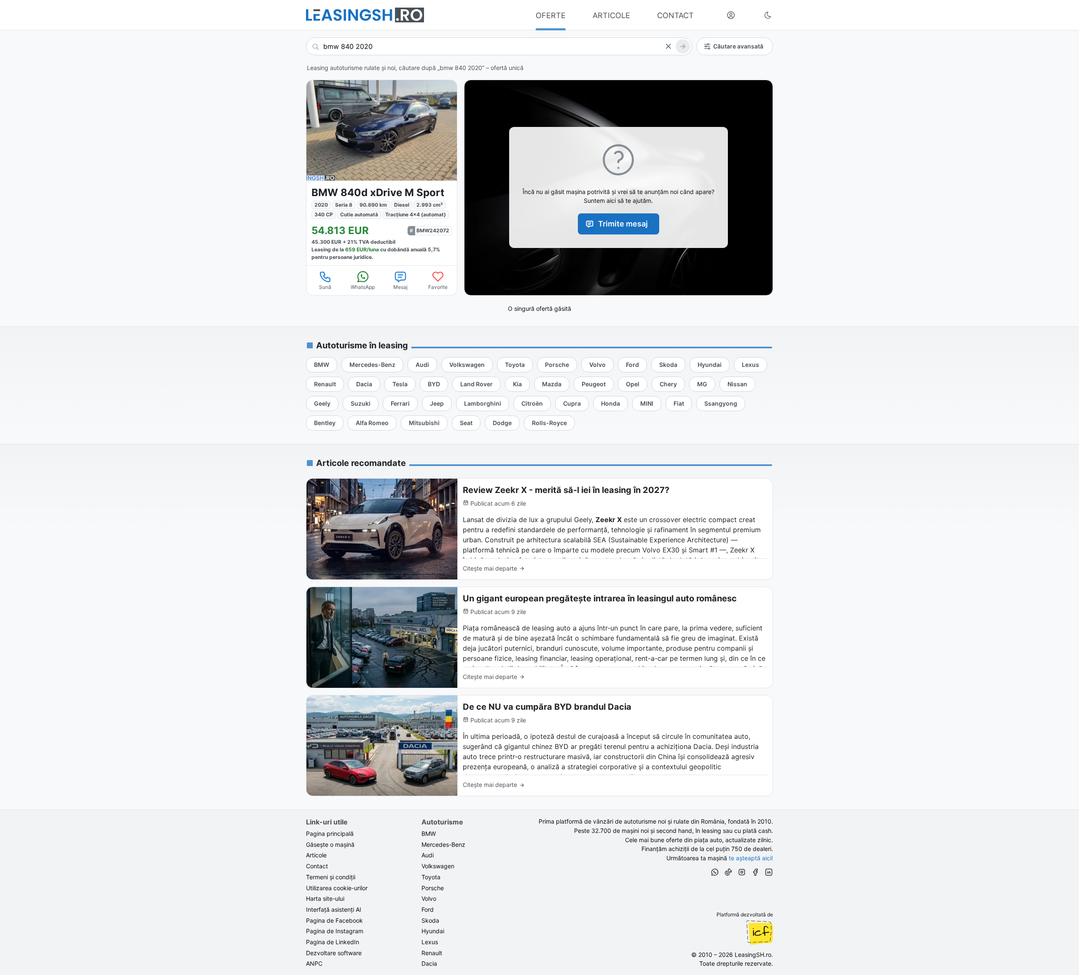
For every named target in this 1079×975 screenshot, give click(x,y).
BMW (428, 833)
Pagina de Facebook (334, 920)
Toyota (430, 877)
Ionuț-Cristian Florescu (759, 932)
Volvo (428, 898)
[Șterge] (668, 46)
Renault (431, 952)
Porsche (432, 888)
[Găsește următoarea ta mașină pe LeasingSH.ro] (365, 15)
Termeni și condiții (330, 877)
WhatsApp (363, 287)
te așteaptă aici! (751, 858)
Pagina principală (330, 833)
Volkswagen (437, 866)
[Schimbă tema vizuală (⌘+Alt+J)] (768, 15)
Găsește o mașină (330, 844)
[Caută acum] (683, 46)
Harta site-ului (325, 898)
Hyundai (432, 931)
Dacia (429, 963)
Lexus (429, 941)
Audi (427, 855)
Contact (317, 866)
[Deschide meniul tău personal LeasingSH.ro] (730, 15)
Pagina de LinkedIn (332, 941)
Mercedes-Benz (443, 844)
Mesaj (400, 287)
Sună (325, 287)
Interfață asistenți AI (333, 909)
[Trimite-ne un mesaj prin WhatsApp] (715, 873)
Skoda (430, 920)
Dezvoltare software (334, 952)
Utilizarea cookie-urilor (337, 888)
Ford (427, 909)
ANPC (314, 963)
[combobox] (499, 46)
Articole (316, 855)
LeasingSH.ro (753, 954)
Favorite (438, 287)
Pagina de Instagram (334, 931)
